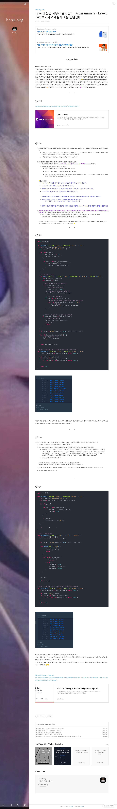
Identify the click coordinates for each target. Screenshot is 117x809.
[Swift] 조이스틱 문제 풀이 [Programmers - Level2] (48, 730)
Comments (40, 771)
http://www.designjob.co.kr (45, 42)
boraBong (14, 20)
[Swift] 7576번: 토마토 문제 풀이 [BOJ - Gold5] (47, 732)
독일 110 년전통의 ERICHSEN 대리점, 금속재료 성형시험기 (55, 34)
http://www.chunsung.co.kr (45, 29)
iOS (38, 724)
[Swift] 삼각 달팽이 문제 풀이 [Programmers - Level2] (49, 728)
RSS (18, 805)
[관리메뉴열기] (113, 3)
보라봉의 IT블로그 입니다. (45, 781)
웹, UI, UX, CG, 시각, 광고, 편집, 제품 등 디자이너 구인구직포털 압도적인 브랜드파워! (63, 47)
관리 (25, 805)
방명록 (11, 805)
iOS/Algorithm (40, 10)
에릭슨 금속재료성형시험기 (46, 32)
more (107, 744)
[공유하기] (41, 716)
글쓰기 (4, 805)
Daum (71, 806)
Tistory (82, 806)
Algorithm (43, 724)
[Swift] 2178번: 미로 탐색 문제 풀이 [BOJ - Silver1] (48, 734)
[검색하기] (25, 4)
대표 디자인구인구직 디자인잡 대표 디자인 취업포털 (55, 45)
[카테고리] (4, 4)
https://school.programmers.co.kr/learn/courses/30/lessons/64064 (57, 106)
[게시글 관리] (43, 716)
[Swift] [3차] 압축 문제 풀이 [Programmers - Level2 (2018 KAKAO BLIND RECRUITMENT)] (57, 736)
